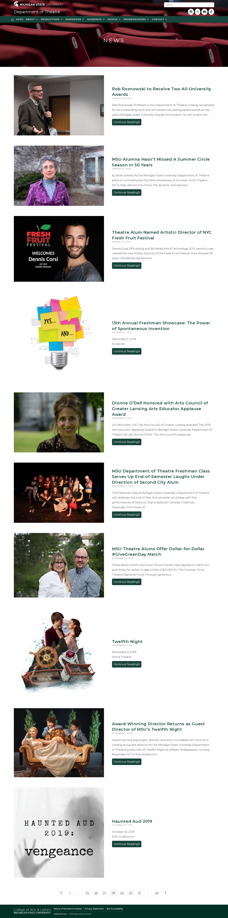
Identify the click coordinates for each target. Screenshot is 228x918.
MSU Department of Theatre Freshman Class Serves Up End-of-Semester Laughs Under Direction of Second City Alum (161, 477)
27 (104, 893)
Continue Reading (127, 122)
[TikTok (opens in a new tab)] (211, 12)
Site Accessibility (114, 908)
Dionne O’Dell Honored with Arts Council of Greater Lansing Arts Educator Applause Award (160, 409)
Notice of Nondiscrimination (68, 908)
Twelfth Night (127, 641)
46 (157, 893)
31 (139, 893)
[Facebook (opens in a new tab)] (191, 12)
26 (96, 893)
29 (122, 893)
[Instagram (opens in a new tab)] (197, 12)
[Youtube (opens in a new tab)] (204, 12)
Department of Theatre (37, 11)
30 (131, 893)
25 (87, 893)
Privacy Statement (94, 908)
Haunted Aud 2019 (132, 821)
